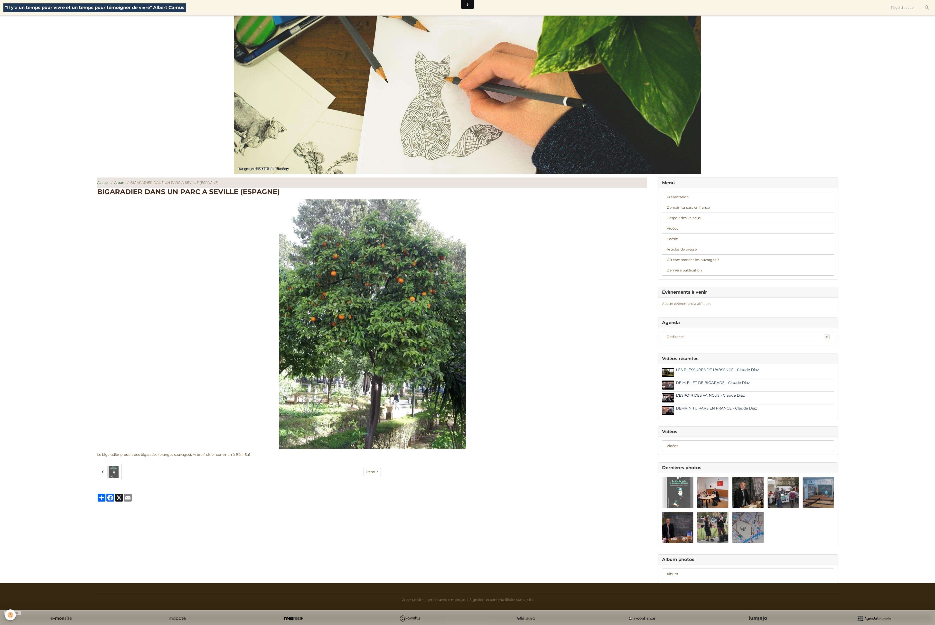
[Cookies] (10, 614)
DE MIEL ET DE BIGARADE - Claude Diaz (713, 382)
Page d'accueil (903, 7)
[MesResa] (293, 618)
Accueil (103, 182)
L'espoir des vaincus (684, 218)
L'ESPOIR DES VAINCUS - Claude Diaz (710, 395)
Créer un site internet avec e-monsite (433, 599)
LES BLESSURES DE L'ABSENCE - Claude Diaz (717, 369)
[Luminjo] (758, 618)
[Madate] (177, 618)
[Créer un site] (61, 618)
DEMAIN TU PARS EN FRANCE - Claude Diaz (716, 408)
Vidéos (672, 228)
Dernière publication (684, 270)
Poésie (672, 239)
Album (120, 182)
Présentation (678, 197)
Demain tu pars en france (688, 207)
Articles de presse (682, 249)
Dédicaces (747, 337)
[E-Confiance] (642, 618)
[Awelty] (409, 618)
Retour (372, 472)
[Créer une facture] (525, 618)
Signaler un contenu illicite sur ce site (501, 599)
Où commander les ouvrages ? (693, 260)
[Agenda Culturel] (874, 618)
